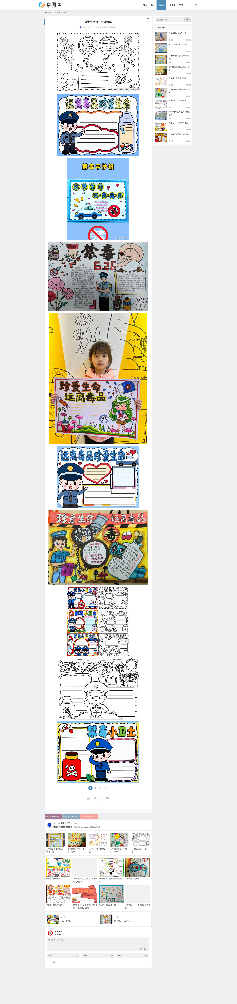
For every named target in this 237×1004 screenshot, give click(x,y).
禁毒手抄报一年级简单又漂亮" (53, 817)
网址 (120, 955)
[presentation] (135, 837)
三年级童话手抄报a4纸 (177, 101)
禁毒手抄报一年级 (53, 879)
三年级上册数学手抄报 (107, 905)
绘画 (152, 5)
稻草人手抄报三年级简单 (178, 123)
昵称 (50, 955)
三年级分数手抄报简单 (177, 78)
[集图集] (51, 5)
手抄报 (63, 13)
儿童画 (161, 5)
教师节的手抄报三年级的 (178, 44)
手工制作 (171, 5)
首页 (145, 5)
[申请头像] (147, 932)
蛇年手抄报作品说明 (54, 905)
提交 (55, 962)
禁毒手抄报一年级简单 (89, 817)
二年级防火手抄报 (132, 879)
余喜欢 (61, 823)
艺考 (181, 5)
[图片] (145, 949)
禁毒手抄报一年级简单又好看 (71, 817)
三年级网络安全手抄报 (177, 33)
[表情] (141, 949)
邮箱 (85, 955)
